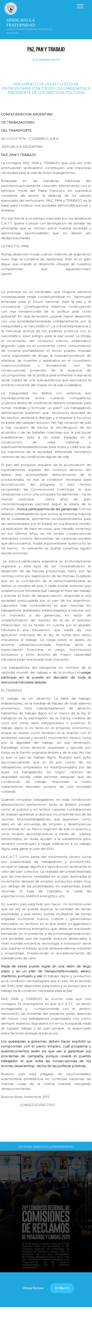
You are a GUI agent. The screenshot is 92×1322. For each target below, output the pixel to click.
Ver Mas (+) (62, 1288)
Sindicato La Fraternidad (20, 22)
